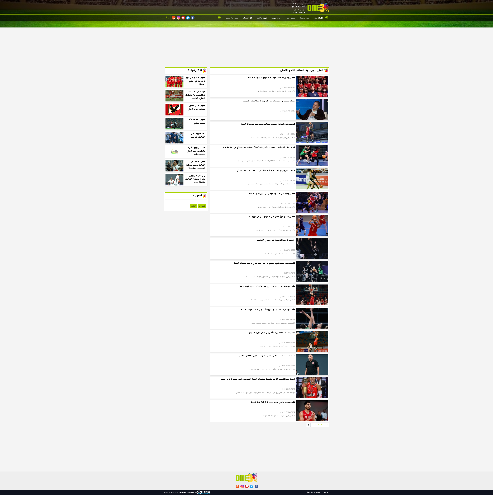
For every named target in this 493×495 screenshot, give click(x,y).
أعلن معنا (310, 492)
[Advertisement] (246, 45)
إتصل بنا (318, 492)
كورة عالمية (262, 18)
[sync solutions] (203, 492)
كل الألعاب (247, 18)
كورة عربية (276, 18)
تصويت (202, 206)
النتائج (193, 206)
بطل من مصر (232, 18)
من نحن (325, 492)
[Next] (308, 425)
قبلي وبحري (290, 18)
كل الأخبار (318, 18)
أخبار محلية (305, 18)
